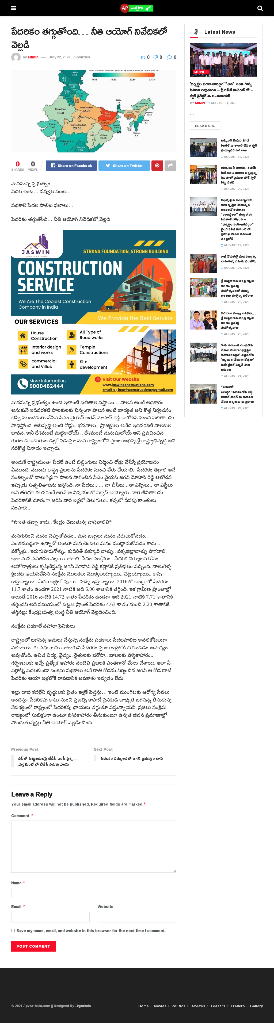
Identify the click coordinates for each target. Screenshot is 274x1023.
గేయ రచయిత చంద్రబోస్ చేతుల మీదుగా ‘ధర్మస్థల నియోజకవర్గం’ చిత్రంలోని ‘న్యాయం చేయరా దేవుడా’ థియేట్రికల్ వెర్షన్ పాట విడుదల (237, 357)
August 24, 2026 (236, 376)
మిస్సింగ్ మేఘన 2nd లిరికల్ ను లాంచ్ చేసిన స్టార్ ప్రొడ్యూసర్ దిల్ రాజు (239, 145)
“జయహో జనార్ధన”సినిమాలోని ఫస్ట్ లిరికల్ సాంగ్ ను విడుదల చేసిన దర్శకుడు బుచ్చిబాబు (237, 394)
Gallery (256, 1006)
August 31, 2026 (223, 103)
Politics (178, 1006)
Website (105, 907)
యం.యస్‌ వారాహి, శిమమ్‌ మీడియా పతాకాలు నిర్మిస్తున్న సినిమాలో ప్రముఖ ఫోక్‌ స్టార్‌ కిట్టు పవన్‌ (239, 174)
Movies (160, 1006)
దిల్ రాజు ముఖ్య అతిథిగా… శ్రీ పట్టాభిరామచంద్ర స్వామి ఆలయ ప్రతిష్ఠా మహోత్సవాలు (238, 320)
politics (83, 57)
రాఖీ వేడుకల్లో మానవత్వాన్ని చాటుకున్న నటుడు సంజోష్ (238, 258)
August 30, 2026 (236, 156)
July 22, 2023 (59, 57)
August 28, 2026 (236, 267)
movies (201, 72)
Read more (205, 125)
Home (143, 1006)
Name (18, 883)
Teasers (217, 1006)
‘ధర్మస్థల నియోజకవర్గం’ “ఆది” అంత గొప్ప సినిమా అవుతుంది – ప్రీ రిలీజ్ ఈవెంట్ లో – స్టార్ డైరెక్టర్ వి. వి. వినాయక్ (221, 90)
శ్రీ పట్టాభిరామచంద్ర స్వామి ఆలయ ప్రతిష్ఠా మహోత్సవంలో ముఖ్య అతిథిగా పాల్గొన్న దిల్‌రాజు (237, 287)
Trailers (237, 1006)
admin (33, 57)
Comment (22, 816)
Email (18, 907)
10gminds (83, 1006)
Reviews (198, 1006)
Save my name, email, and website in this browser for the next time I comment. (91, 931)
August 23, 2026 (236, 408)
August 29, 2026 (236, 188)
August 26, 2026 (236, 334)
